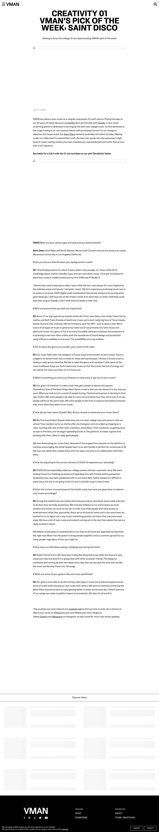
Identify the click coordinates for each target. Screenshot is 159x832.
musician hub (75, 609)
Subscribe (81, 817)
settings (65, 829)
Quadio (101, 123)
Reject (150, 828)
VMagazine (56, 616)
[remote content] (79, 656)
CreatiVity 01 (71, 123)
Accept (137, 828)
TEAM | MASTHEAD (125, 817)
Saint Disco (69, 134)
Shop (78, 813)
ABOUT (119, 813)
